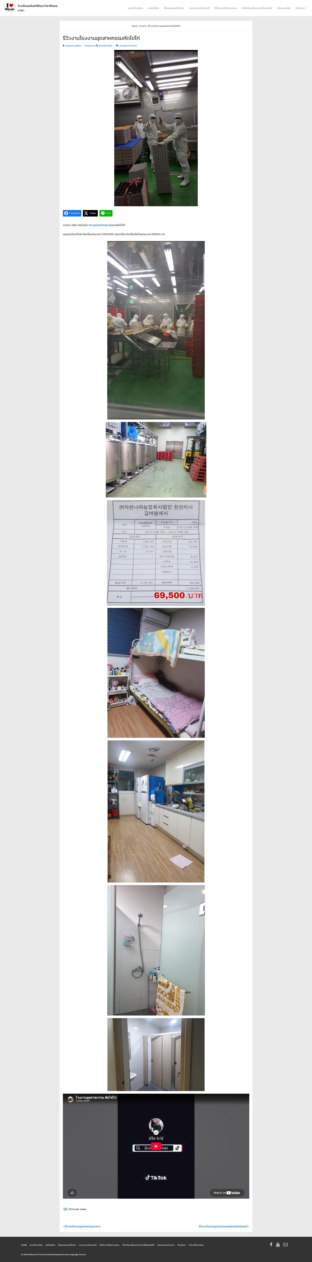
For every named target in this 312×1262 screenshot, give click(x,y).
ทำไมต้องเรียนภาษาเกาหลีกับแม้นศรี (138, 1245)
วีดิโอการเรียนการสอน (225, 8)
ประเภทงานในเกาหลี (199, 8)
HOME (24, 1245)
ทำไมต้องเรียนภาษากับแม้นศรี (257, 8)
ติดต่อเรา (300, 8)
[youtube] (278, 1245)
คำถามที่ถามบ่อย (196, 1245)
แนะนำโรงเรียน (135, 8)
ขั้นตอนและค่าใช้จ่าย (174, 8)
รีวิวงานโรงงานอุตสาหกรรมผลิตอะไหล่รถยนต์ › (224, 1226)
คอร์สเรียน (153, 8)
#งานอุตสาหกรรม (98, 225)
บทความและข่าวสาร (166, 1245)
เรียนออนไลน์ (284, 8)
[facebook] (272, 1245)
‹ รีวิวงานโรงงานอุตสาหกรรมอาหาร (81, 1226)
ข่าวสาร (133, 45)
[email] (285, 1245)
